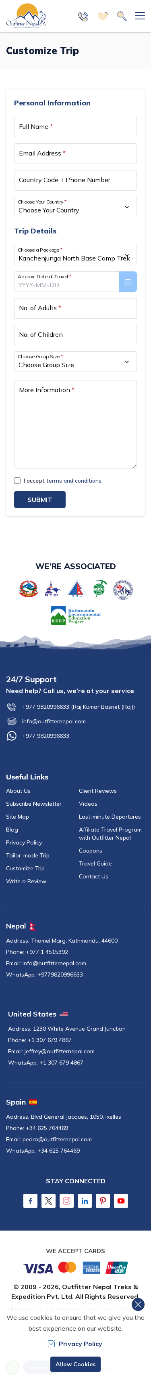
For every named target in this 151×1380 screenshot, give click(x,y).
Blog (12, 829)
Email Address (42, 153)
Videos (88, 803)
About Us (18, 790)
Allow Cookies (75, 1364)
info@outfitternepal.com (54, 721)
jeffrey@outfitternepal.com (60, 1051)
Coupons (90, 850)
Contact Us (93, 876)
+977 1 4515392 (47, 952)
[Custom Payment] (75, 1267)
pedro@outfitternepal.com (57, 1139)
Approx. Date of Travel (45, 276)
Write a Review (26, 881)
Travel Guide (95, 863)
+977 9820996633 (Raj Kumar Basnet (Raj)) (78, 706)
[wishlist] (102, 16)
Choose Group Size (40, 356)
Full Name (36, 126)
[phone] (83, 16)
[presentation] (75, 281)
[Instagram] (67, 1201)
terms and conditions (73, 480)
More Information (46, 390)
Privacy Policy (24, 842)
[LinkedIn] (85, 1201)
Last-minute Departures (110, 816)
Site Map (17, 816)
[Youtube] (121, 1201)
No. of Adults (40, 308)
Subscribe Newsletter (34, 803)
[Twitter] (48, 1201)
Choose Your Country (42, 202)
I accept (62, 480)
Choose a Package (40, 250)
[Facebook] (30, 1201)
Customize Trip (25, 868)
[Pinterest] (103, 1201)
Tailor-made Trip (28, 855)
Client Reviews (98, 790)
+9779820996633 (60, 974)
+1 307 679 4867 (50, 1040)
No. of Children (41, 334)
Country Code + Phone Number (64, 180)
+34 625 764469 (47, 1128)
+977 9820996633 (45, 735)
